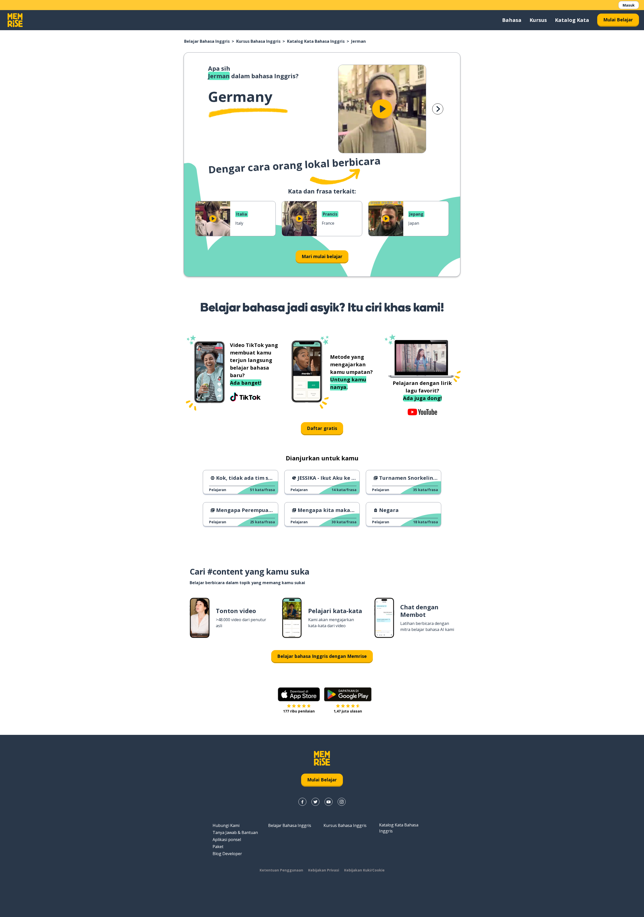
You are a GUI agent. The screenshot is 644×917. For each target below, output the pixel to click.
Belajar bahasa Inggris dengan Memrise (322, 656)
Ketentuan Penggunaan (281, 870)
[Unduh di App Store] (299, 694)
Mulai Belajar (618, 20)
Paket (218, 846)
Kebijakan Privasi (323, 870)
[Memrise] (15, 20)
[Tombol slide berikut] (437, 108)
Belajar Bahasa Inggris (207, 41)
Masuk (629, 5)
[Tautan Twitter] (315, 802)
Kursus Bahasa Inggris (258, 41)
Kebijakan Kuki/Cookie (364, 870)
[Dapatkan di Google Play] (348, 694)
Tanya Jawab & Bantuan (235, 832)
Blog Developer (227, 853)
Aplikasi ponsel (227, 839)
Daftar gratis (322, 428)
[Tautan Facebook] (302, 802)
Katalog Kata (572, 20)
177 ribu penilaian (299, 711)
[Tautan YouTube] (329, 802)
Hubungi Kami (226, 825)
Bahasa (511, 20)
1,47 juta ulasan (348, 711)
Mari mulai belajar (322, 256)
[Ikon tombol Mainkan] (382, 109)
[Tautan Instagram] (342, 802)
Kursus (538, 20)
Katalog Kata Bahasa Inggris (316, 41)
